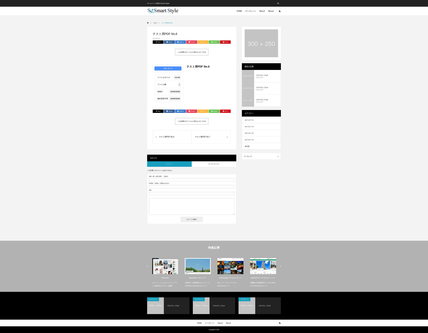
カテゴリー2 (249, 126)
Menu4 (271, 11)
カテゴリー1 (249, 120)
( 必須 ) (158, 176)
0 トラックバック (214, 164)
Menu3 (262, 11)
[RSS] (279, 11)
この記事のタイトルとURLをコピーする (192, 52)
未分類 (247, 146)
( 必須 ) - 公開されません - (159, 183)
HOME (239, 11)
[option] (165, 271)
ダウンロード (168, 68)
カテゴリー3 (249, 133)
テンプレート (250, 11)
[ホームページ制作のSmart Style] (163, 11)
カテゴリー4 (249, 140)
